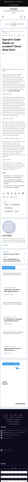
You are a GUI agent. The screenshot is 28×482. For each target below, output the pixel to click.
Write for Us (12, 422)
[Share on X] (11, 193)
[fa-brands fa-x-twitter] (12, 5)
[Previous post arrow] (24, 253)
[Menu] (3, 16)
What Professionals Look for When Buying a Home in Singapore (12, 290)
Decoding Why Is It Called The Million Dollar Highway (14, 405)
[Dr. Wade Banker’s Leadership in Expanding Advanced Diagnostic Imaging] (14, 303)
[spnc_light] (24, 16)
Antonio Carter (9, 287)
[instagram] (16, 5)
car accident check (10, 31)
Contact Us (6, 420)
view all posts (5, 245)
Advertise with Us (19, 422)
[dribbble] (14, 5)
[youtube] (18, 5)
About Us (15, 420)
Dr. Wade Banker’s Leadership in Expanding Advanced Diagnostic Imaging (13, 320)
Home (10, 420)
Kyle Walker (6, 35)
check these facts (8, 211)
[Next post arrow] (24, 260)
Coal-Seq (13, 9)
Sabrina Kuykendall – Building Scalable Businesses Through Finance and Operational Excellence (14, 181)
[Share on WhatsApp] (19, 193)
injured (8, 32)
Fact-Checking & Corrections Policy (13, 426)
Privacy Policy (5, 422)
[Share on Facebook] (8, 193)
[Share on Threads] (11, 197)
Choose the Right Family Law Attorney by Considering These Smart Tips (11, 260)
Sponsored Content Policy (14, 429)
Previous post (6, 251)
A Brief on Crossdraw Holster (11, 254)
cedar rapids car (18, 31)
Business (5, 31)
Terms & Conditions (9, 424)
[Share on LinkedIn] (15, 193)
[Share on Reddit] (3, 197)
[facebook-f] (10, 5)
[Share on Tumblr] (7, 197)
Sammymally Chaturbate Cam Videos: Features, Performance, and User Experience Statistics (12, 349)
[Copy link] (16, 197)
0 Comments (22, 35)
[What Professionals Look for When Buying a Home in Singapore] (14, 274)
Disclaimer (21, 420)
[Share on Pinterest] (22, 193)
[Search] (21, 17)
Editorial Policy (17, 424)
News (6, 368)
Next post (5, 257)
